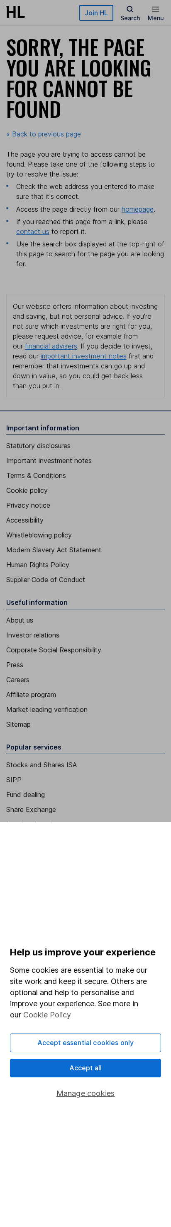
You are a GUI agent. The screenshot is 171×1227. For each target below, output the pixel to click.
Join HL (96, 13)
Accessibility (25, 520)
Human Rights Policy (37, 565)
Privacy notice (28, 505)
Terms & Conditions (36, 475)
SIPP (14, 780)
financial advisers (51, 346)
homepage (138, 209)
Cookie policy (27, 490)
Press (14, 665)
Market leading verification (47, 709)
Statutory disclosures (38, 446)
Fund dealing (25, 794)
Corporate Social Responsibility (53, 650)
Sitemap (18, 724)
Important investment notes (49, 460)
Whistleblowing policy (39, 535)
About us (19, 620)
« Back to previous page (43, 134)
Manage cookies (85, 1093)
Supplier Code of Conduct (45, 579)
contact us (32, 231)
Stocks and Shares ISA (41, 765)
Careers (17, 680)
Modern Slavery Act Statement (53, 550)
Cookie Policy (47, 1014)
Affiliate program (31, 694)
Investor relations (32, 635)
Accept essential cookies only (85, 1042)
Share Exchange (31, 809)
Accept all (85, 1068)
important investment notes (84, 356)
